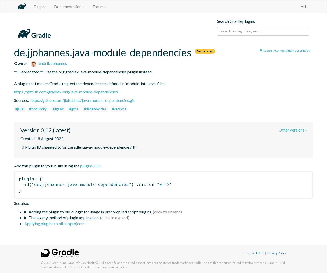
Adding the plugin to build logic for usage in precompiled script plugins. (90, 211)
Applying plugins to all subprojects (54, 223)
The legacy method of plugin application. (64, 217)
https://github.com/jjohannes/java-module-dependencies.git (82, 100)
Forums (99, 6)
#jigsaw (58, 109)
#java (19, 109)
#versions (119, 109)
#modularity (38, 109)
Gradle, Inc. (59, 263)
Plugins (40, 6)
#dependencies (95, 109)
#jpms (73, 109)
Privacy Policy (276, 253)
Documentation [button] (68, 6)
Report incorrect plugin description (286, 50)
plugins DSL (90, 165)
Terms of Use (254, 253)
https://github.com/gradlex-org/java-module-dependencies (66, 91)
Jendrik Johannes (51, 63)
